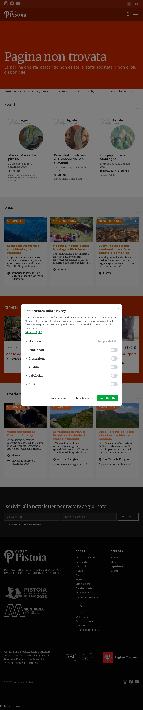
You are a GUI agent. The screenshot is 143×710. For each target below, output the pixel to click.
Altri (32, 384)
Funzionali (36, 350)
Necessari (36, 341)
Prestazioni (37, 358)
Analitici (35, 367)
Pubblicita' (36, 375)
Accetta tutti (107, 398)
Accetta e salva (84, 398)
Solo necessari (59, 398)
